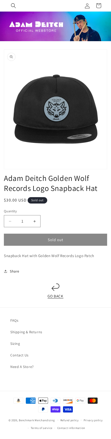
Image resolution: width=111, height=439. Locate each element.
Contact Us (19, 355)
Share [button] (14, 271)
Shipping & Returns (26, 332)
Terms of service (41, 428)
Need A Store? (22, 366)
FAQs (14, 320)
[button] (13, 5)
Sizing (15, 343)
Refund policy (69, 420)
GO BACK (55, 296)
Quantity (10, 211)
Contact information (71, 428)
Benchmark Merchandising (37, 420)
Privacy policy (93, 420)
